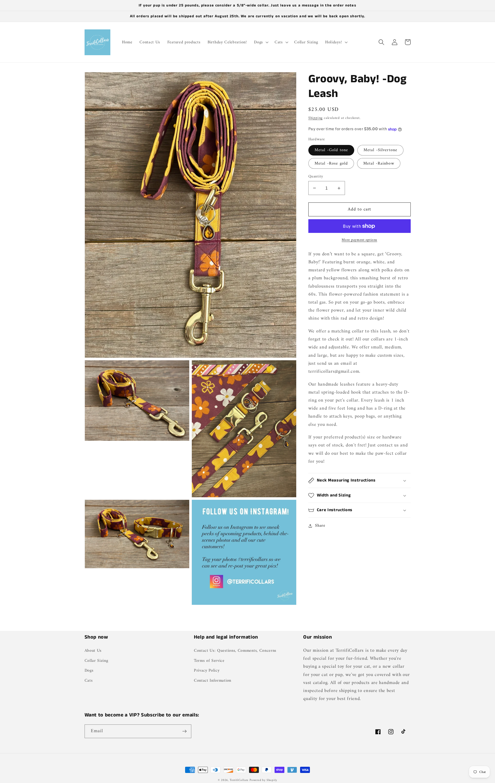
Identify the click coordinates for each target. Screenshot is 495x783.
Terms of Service (209, 660)
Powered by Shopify (263, 780)
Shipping (315, 118)
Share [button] (320, 525)
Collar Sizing (96, 660)
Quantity (315, 176)
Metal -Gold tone (331, 150)
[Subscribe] (184, 731)
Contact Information (212, 680)
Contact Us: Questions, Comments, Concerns (235, 650)
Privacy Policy (207, 670)
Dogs (89, 670)
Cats (89, 680)
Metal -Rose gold (331, 163)
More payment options (359, 240)
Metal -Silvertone (381, 150)
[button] (260, 42)
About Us (93, 650)
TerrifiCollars (239, 780)
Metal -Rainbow (378, 163)
